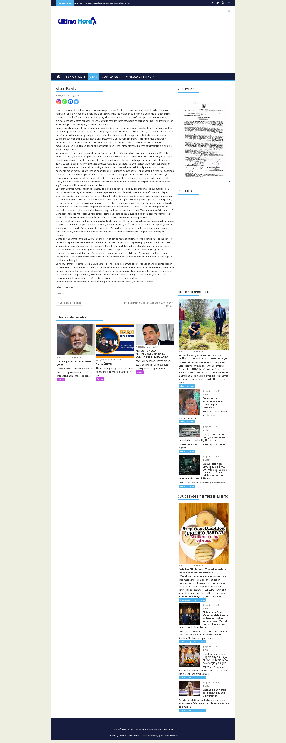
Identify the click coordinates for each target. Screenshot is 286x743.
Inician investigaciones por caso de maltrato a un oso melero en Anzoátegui (89, 2)
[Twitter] (76, 101)
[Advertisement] (143, 51)
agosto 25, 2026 (212, 456)
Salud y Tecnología (110, 77)
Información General (75, 77)
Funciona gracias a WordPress (123, 735)
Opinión (93, 77)
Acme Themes (170, 735)
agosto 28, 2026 (66, 357)
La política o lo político (70, 302)
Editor (77, 96)
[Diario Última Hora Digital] (59, 76)
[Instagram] (58, 101)
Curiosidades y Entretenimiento (139, 77)
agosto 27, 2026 (144, 347)
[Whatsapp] (64, 101)
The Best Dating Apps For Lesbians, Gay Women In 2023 (148, 304)
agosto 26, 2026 (212, 427)
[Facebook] (70, 101)
